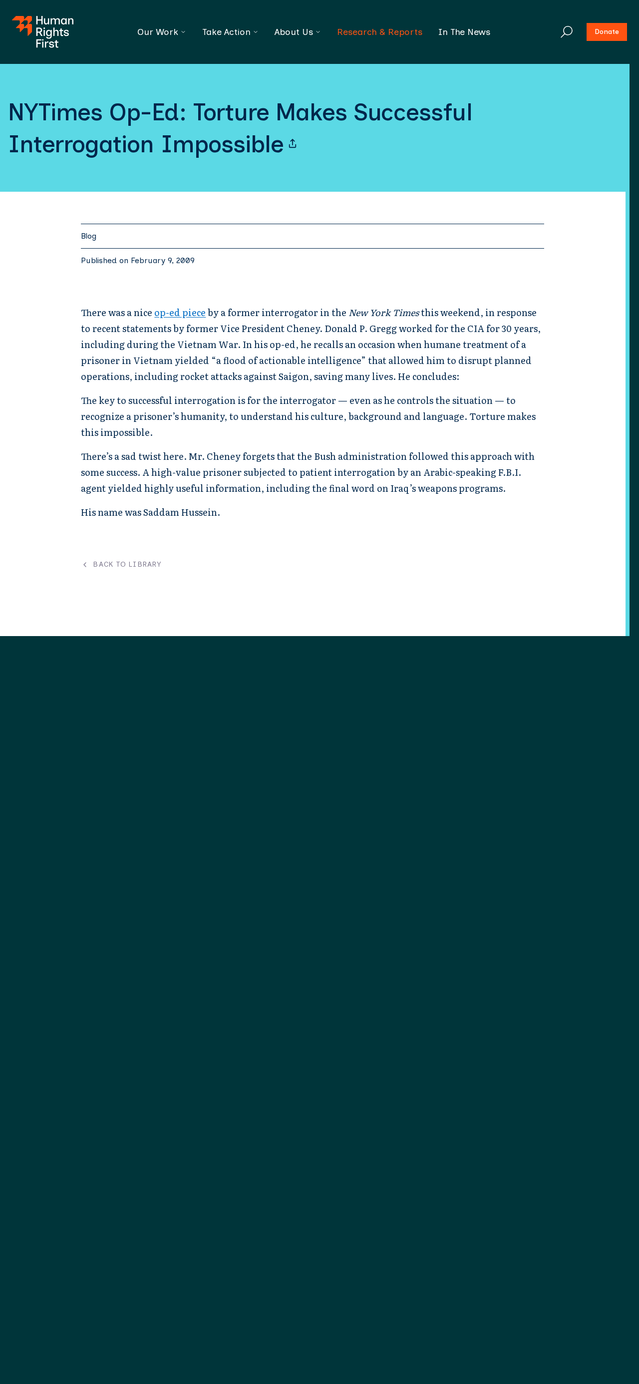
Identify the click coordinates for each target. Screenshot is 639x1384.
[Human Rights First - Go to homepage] (42, 32)
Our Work (157, 31)
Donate (607, 31)
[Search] (567, 32)
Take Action (226, 31)
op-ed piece (180, 312)
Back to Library (127, 565)
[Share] (293, 144)
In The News (464, 31)
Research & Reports (379, 31)
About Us (294, 31)
